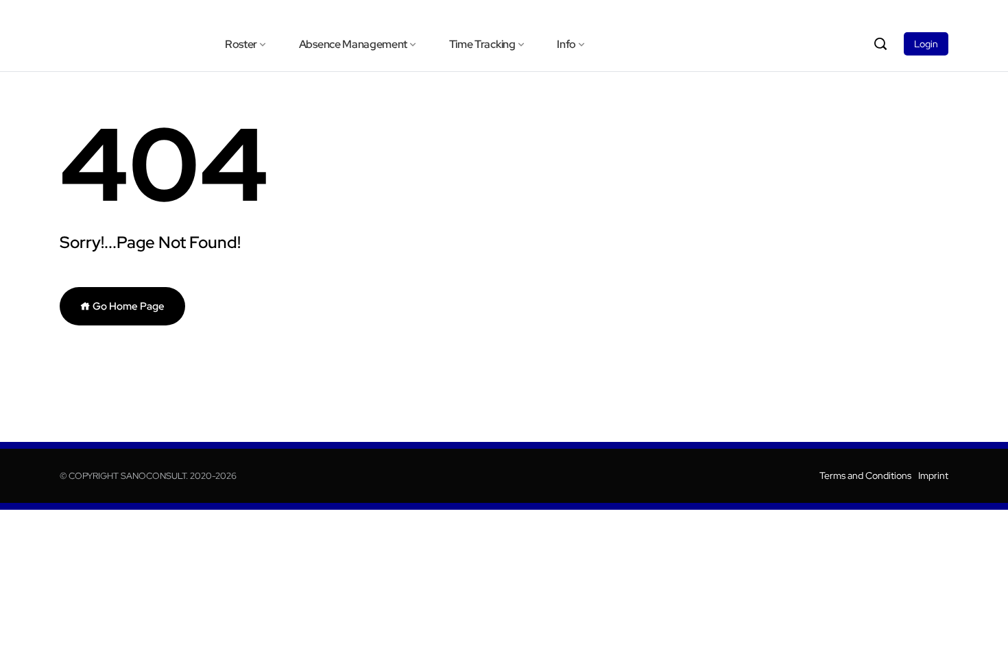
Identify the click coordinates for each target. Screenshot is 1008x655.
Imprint (933, 475)
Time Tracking (482, 44)
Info (566, 44)
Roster (241, 44)
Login (926, 44)
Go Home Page (128, 306)
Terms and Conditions (865, 475)
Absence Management (353, 44)
